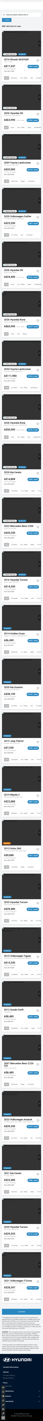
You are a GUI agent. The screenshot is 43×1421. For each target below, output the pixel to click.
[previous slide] (3, 44)
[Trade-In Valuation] (3, 1387)
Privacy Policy (22, 1416)
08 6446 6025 (7, 1386)
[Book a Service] (3, 1413)
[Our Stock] (3, 1409)
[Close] (3, 1418)
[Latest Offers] (3, 1400)
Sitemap (29, 1416)
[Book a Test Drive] (3, 1405)
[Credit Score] (3, 1392)
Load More (21, 1312)
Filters (8, 20)
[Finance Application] (3, 1396)
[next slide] (39, 44)
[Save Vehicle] (38, 60)
